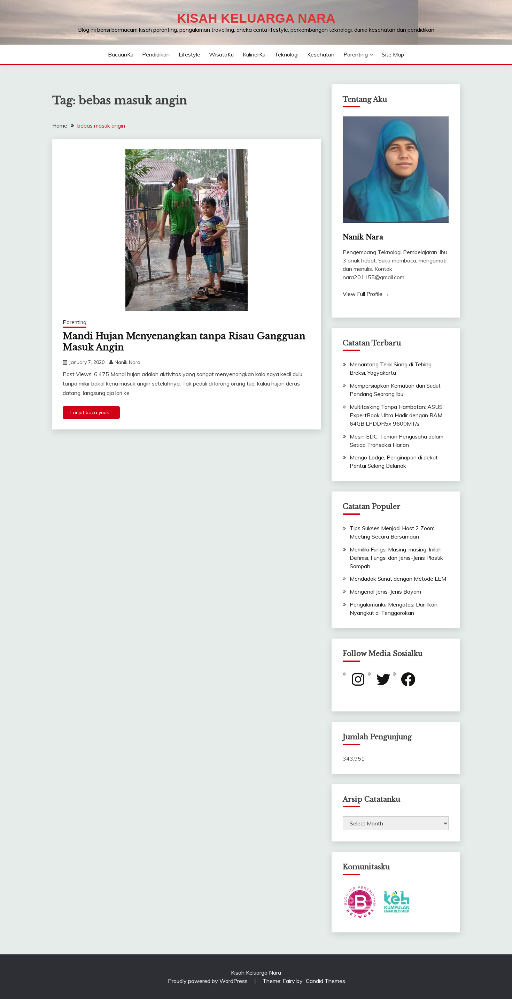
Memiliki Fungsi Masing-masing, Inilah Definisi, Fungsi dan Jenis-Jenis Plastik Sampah (396, 558)
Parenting (355, 54)
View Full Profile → (366, 293)
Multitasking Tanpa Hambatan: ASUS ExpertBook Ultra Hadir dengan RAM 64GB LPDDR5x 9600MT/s (396, 415)
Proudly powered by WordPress (208, 980)
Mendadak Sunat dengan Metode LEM (398, 578)
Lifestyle (189, 54)
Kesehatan (320, 54)
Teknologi (286, 54)
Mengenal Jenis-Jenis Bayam (385, 591)
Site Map (393, 54)
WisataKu (221, 54)
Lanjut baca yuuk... (91, 412)
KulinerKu (254, 54)
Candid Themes (325, 980)
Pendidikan (156, 54)
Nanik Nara (127, 362)
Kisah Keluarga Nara (256, 18)
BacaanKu (120, 54)
